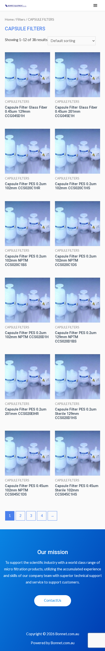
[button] (52, 600)
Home (9, 19)
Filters (20, 19)
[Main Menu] (95, 5)
